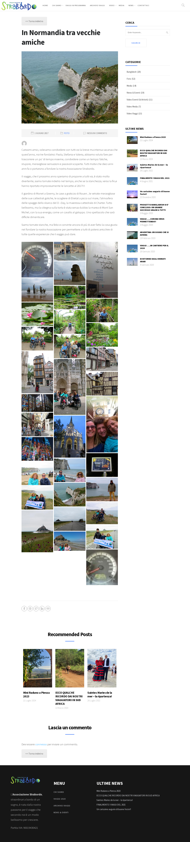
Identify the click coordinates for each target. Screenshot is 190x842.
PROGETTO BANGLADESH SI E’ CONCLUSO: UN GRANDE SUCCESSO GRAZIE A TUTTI (154, 207)
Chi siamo (56, 5)
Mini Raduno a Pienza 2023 (153, 137)
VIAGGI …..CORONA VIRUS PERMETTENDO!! (152, 220)
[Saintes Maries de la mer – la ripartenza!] (102, 669)
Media (121, 5)
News (131, 5)
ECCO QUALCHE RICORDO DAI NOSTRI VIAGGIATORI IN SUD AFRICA (69, 698)
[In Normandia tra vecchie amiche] (37, 259)
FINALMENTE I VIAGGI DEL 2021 (155, 178)
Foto (66, 133)
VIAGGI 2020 (60, 798)
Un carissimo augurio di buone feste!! (113, 809)
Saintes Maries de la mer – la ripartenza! (99, 694)
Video (112, 5)
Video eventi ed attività (137, 99)
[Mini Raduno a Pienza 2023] (37, 669)
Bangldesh (132, 71)
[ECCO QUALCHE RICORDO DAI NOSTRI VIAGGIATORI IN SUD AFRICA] (69, 669)
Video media (132, 106)
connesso (41, 744)
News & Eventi (133, 92)
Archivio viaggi (97, 5)
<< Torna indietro (34, 21)
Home (45, 5)
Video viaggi (132, 113)
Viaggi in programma (76, 5)
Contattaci (143, 5)
